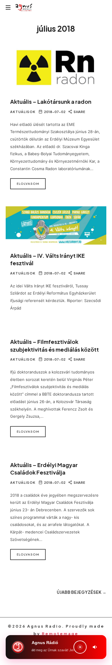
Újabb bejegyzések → (81, 592)
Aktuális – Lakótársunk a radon (50, 101)
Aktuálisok (23, 112)
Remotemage (60, 633)
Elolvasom (28, 183)
